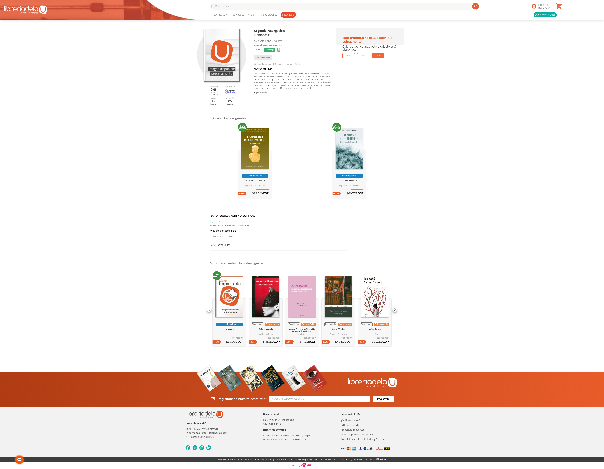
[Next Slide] (395, 309)
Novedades (238, 15)
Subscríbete (288, 15)
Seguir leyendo (260, 93)
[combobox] (345, 6)
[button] (278, 230)
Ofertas (252, 15)
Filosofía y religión (263, 57)
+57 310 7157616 (547, 14)
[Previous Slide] (209, 309)
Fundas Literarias (268, 15)
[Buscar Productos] (476, 6)
